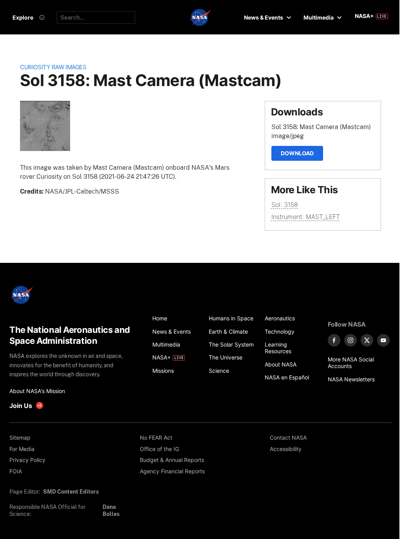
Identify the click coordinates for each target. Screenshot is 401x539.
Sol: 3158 (284, 204)
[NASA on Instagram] (350, 340)
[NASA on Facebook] (334, 340)
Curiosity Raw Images (53, 67)
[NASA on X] (367, 340)
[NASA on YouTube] (383, 340)
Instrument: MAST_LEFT (305, 217)
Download (297, 153)
